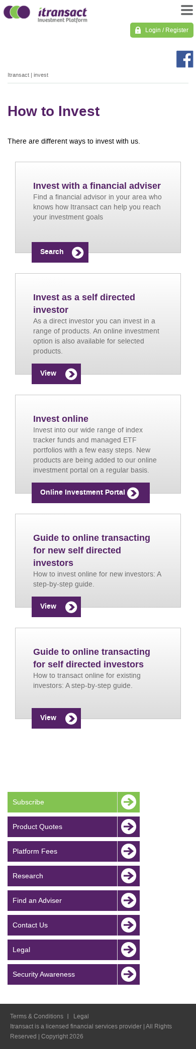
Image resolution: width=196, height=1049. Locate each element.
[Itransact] (45, 13)
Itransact (18, 75)
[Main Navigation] (186, 13)
